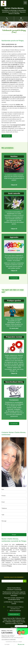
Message (4, 521)
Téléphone (4, 508)
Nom (3, 489)
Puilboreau (23, 549)
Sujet (3, 514)
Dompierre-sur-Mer (7, 549)
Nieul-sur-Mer (22, 548)
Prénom (4, 495)
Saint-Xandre (14, 548)
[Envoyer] (24, 581)
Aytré (7, 548)
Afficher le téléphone (15, 610)
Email (3, 502)
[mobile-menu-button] (25, 3)
